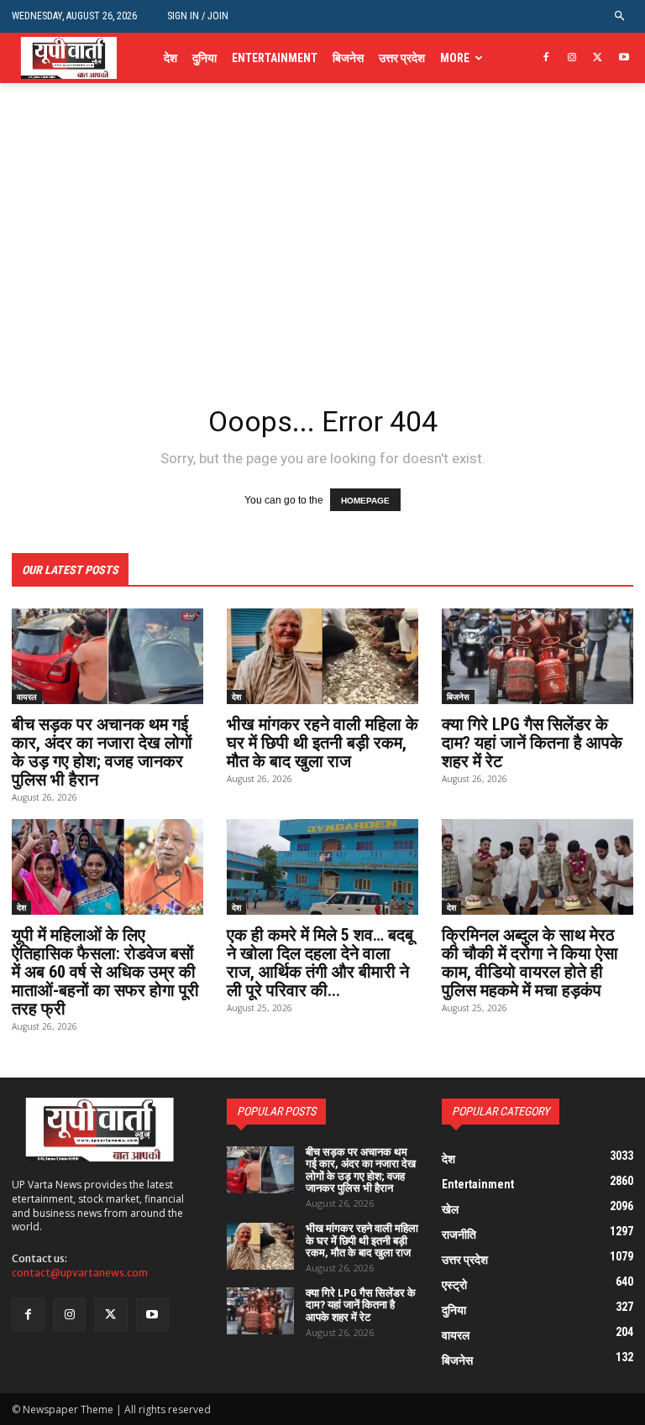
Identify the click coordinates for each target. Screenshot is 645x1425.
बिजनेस (458, 696)
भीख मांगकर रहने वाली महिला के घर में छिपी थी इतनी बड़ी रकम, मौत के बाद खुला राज (322, 742)
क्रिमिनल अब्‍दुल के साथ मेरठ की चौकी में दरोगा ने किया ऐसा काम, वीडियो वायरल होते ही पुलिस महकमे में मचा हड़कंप (530, 962)
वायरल (27, 696)
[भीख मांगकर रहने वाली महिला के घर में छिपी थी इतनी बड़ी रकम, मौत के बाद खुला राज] (322, 656)
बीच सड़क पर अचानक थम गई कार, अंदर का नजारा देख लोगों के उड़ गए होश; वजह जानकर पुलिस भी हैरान (102, 752)
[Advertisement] (322, 268)
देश (236, 696)
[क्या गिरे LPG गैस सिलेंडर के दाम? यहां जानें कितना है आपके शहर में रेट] (537, 656)
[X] (597, 58)
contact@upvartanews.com (80, 1272)
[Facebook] (546, 58)
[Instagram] (572, 58)
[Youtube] (623, 58)
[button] (620, 16)
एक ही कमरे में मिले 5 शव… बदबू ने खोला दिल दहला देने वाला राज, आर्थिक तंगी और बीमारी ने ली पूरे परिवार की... (320, 962)
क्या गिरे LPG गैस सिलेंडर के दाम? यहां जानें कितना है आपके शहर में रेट (532, 742)
